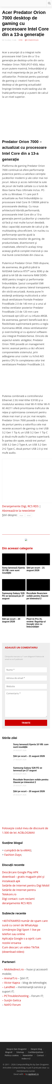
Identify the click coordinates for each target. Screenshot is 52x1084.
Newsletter (28, 1055)
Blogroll (8, 1052)
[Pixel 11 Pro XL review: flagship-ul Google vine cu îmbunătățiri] (38, 610)
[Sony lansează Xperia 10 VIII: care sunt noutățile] (14, 559)
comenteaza (33, 40)
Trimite (26, 722)
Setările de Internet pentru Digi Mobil (25, 885)
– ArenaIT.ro (9, 978)
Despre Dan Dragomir (17, 1049)
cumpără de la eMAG (17, 850)
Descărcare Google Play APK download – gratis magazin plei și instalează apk (23, 876)
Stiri (20, 40)
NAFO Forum (12, 1005)
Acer (21, 515)
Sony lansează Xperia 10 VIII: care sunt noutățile (13, 570)
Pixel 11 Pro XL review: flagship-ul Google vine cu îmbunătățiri (36, 623)
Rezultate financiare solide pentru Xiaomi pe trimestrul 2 (37, 596)
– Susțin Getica (11, 1000)
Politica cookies (12, 1055)
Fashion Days (12, 855)
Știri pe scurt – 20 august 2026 (11, 620)
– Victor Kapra (11, 982)
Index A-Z (26, 1058)
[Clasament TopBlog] (26, 1018)
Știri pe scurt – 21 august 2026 (35, 569)
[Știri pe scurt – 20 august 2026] (14, 610)
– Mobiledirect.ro (13, 969)
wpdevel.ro (33, 1074)
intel (29, 515)
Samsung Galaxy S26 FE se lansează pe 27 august (13, 596)
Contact (40, 1055)
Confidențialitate (35, 1052)
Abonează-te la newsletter (18, 510)
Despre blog (36, 1049)
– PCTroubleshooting (15, 996)
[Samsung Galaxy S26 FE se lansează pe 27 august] (14, 585)
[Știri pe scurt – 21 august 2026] (38, 559)
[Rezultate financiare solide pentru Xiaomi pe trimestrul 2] (38, 585)
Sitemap (20, 1052)
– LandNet (8, 987)
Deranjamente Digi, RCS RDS (20, 506)
